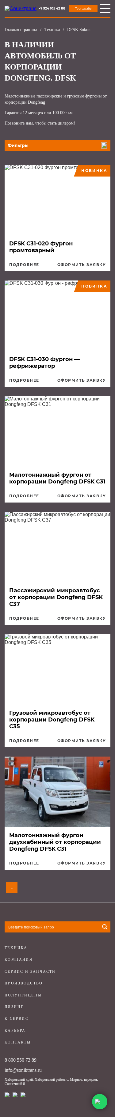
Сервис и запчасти (30, 971)
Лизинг (14, 1007)
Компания (19, 959)
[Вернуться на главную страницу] (20, 8)
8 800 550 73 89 (20, 1060)
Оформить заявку (81, 265)
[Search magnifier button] (105, 927)
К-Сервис (17, 1018)
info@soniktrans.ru (23, 1070)
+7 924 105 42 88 (52, 8)
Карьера (15, 1030)
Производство (24, 983)
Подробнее (24, 265)
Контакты (18, 1042)
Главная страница (21, 29)
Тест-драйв (83, 8)
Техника (52, 29)
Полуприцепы (23, 995)
